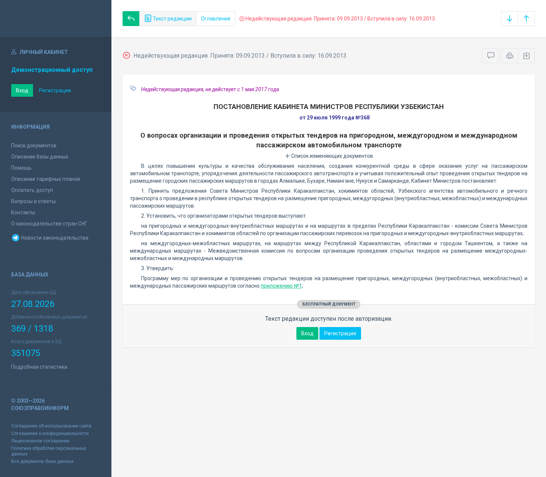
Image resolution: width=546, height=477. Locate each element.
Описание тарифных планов (45, 179)
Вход (22, 90)
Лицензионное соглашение (40, 441)
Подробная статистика (39, 367)
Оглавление (216, 19)
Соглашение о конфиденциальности (50, 433)
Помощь (21, 168)
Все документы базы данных (42, 461)
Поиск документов (33, 145)
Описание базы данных (39, 157)
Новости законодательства (54, 238)
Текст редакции (172, 19)
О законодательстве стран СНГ (49, 224)
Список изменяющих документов (331, 156)
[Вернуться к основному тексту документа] (131, 18)
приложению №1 (281, 286)
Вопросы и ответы (33, 201)
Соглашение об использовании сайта (51, 426)
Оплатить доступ (32, 190)
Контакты (23, 212)
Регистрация (55, 90)
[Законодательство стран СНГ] (55, 18)
